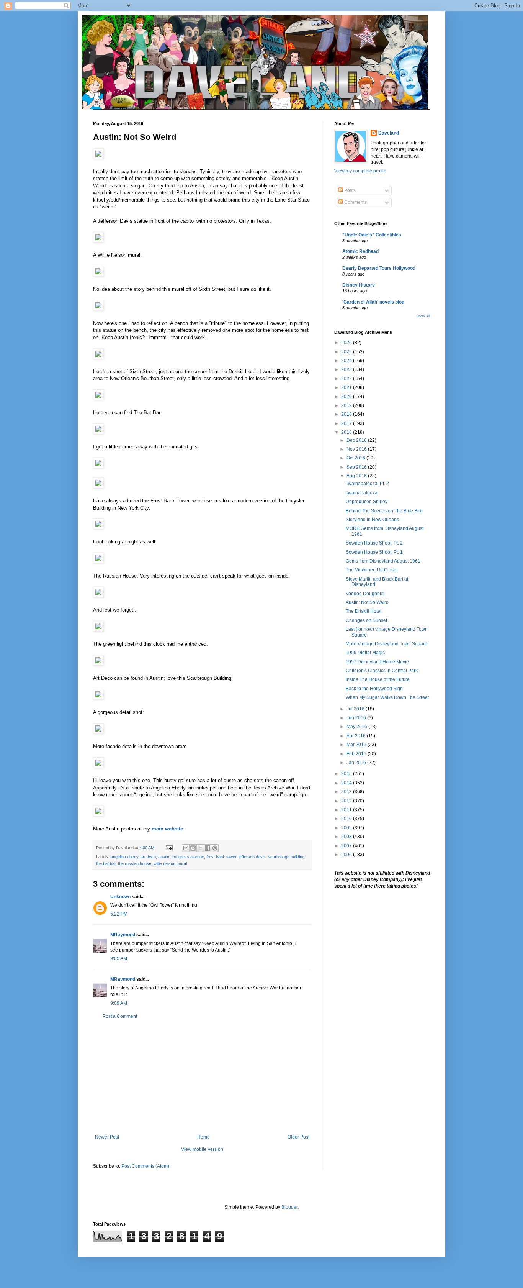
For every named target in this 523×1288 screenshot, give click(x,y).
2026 (347, 342)
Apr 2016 (356, 735)
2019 (347, 405)
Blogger (289, 1207)
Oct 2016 (356, 458)
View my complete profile (360, 171)
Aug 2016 (357, 476)
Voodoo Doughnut (365, 593)
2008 (347, 836)
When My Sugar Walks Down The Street (387, 697)
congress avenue (188, 857)
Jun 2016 (356, 717)
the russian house (134, 863)
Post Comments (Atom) (145, 1166)
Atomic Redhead (360, 251)
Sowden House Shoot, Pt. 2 (374, 543)
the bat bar (106, 863)
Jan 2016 (356, 762)
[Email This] (186, 848)
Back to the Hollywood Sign (374, 688)
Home (203, 1137)
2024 (347, 360)
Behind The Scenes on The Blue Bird (384, 511)
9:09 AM (118, 1003)
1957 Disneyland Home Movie (377, 662)
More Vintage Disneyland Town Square (386, 643)
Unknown (120, 896)
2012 (347, 801)
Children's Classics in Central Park (382, 670)
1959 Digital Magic (365, 652)
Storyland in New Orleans (372, 519)
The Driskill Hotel (363, 611)
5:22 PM (118, 914)
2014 (347, 783)
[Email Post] (169, 847)
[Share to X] (200, 848)
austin (163, 857)
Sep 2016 (357, 467)
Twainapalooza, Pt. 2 (367, 483)
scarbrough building (286, 857)
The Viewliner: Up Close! (371, 570)
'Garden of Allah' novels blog (373, 302)
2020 (347, 396)
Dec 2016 (357, 440)
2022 (347, 378)
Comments (355, 202)
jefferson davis (252, 857)
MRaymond (122, 934)
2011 (347, 809)
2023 (347, 369)
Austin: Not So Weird (367, 602)
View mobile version (202, 1149)
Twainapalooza (362, 493)
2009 (347, 827)
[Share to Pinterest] (215, 848)
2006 (347, 854)
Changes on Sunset (366, 620)
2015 (347, 773)
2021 (347, 387)
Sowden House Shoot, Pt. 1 (374, 552)
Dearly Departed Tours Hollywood (378, 268)
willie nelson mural (170, 863)
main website (167, 829)
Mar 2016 (357, 744)
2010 (347, 818)
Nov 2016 (357, 449)
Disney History (358, 285)
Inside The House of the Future (378, 679)
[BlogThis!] (193, 848)
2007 (347, 845)
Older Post (298, 1137)
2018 (347, 414)
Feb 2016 (357, 753)
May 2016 (357, 726)
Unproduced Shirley (366, 501)
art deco (148, 857)
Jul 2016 (356, 709)
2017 (347, 423)
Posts (349, 190)
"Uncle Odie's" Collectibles (371, 235)
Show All (423, 316)
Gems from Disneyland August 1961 (383, 561)
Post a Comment (120, 1016)
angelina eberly (124, 857)
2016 (347, 432)
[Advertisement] (202, 1077)
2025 (347, 351)
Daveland (388, 133)
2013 (347, 791)
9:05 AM (118, 958)
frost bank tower (221, 857)
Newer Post (107, 1137)
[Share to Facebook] (207, 848)
